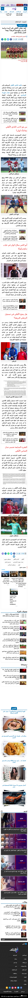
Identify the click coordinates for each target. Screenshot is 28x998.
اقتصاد (25, 977)
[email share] (2, 39)
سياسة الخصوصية (8, 991)
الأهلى (22, 559)
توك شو (15, 962)
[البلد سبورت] (19, 5)
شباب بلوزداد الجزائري (18, 562)
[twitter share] (8, 39)
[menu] (25, 8)
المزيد (3, 898)
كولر (19, 564)
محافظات (15, 973)
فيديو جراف (24, 973)
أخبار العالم (24, 969)
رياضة (15, 959)
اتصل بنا (16, 991)
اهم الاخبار (18, 11)
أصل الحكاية (18, 21)
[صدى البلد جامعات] (13, 5)
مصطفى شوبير (7, 559)
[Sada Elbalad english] (3, 5)
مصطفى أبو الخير (12, 564)
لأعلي (23, 944)
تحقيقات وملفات (13, 980)
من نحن (23, 991)
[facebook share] (11, 39)
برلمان (25, 980)
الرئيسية (25, 11)
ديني (16, 966)
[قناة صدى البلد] (25, 5)
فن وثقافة (24, 962)
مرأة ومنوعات (24, 966)
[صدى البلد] (14, 8)
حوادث (5, 11)
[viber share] (3, 553)
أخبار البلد (12, 11)
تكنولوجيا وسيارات (13, 977)
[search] (2, 8)
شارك (14, 39)
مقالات (25, 984)
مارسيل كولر (8, 562)
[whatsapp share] (5, 39)
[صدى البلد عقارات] (8, 5)
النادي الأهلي (16, 559)
